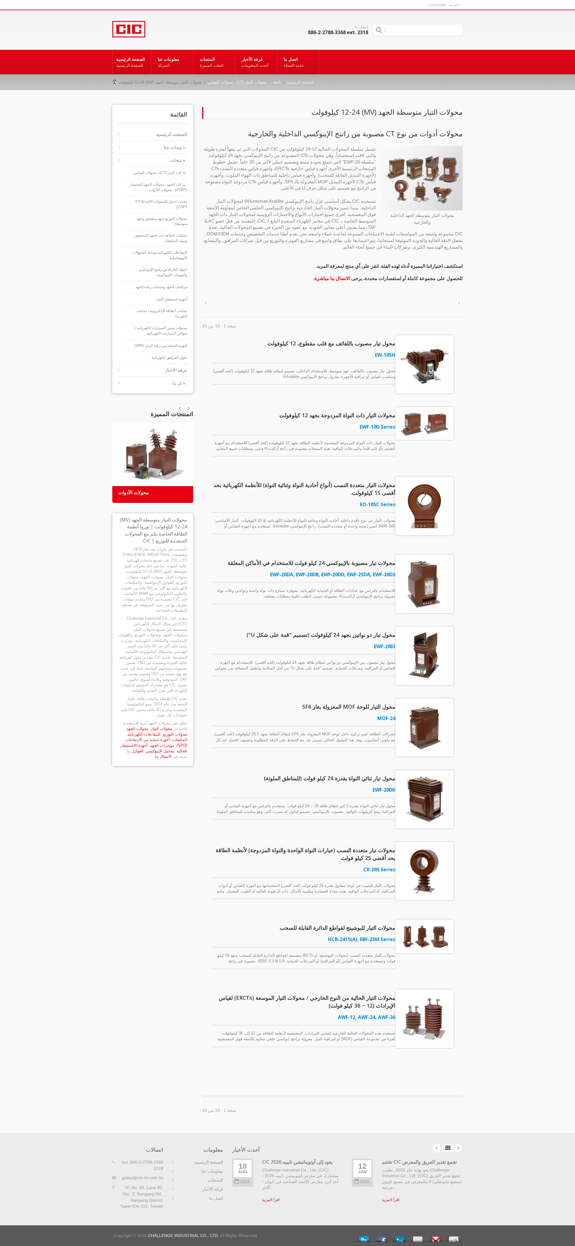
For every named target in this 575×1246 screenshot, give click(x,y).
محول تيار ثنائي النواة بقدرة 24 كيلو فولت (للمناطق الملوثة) (329, 778)
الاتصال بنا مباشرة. (331, 278)
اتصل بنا (294, 62)
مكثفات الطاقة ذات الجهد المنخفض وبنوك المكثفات (160, 238)
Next (179, 408)
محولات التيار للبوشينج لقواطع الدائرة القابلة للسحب (337, 927)
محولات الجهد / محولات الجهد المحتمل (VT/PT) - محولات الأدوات (158, 187)
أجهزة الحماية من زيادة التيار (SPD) (160, 346)
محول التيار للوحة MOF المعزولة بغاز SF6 (348, 706)
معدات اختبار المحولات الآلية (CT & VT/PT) (161, 204)
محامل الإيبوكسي (160, 751)
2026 (245, 1182)
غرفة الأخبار (255, 62)
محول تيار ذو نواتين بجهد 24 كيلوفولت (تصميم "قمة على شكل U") (320, 634)
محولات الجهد (137, 728)
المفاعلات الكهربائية (144, 734)
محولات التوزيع (175, 734)
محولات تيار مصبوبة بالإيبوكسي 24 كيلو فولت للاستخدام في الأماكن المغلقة (311, 562)
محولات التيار (161, 728)
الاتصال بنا (163, 756)
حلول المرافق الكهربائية (169, 358)
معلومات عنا (168, 62)
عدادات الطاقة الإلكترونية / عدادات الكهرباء (162, 313)
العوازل (137, 751)
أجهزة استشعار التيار (171, 299)
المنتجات (212, 62)
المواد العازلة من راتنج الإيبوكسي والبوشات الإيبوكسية (163, 272)
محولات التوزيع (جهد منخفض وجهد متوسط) (162, 221)
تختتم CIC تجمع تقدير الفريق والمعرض (419, 1162)
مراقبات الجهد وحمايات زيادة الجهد (161, 287)
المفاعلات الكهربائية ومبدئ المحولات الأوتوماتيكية (160, 255)
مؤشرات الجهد (162, 745)
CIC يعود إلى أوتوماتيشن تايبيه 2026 (297, 1162)
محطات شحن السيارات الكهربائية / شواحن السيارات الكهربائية (161, 330)
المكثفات (179, 739)
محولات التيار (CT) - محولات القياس (237, 82)
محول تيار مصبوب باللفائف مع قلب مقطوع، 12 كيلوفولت (331, 343)
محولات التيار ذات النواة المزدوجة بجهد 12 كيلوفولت (337, 415)
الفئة (277, 82)
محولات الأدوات (133, 492)
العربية (454, 5)
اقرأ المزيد (271, 1199)
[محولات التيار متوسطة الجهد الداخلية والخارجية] (422, 178)
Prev (188, 408)
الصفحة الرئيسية (130, 62)
